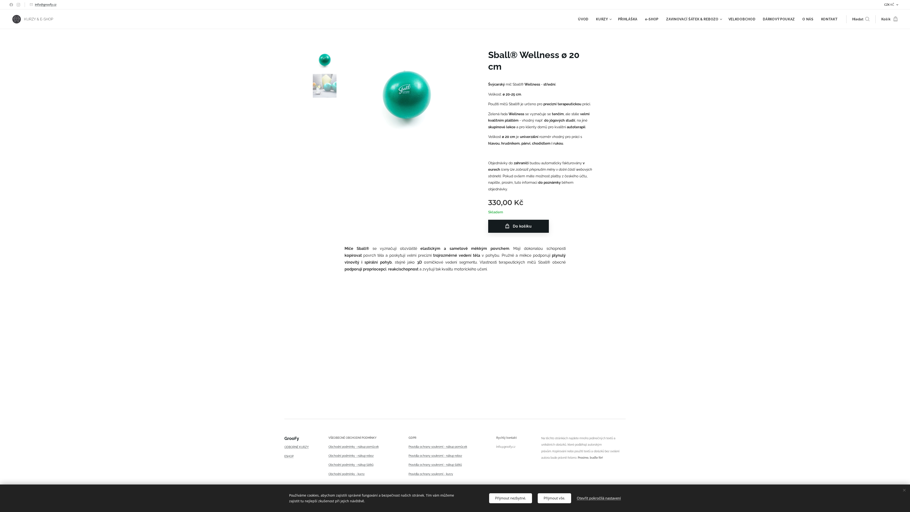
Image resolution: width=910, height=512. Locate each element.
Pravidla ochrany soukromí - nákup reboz (435, 455)
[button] (860, 19)
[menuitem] (584, 19)
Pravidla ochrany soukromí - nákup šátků (435, 464)
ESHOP (289, 456)
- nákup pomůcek (367, 446)
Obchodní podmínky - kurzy (346, 474)
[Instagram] (18, 5)
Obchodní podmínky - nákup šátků (350, 464)
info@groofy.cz (45, 4)
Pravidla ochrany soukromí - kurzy (431, 474)
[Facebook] (11, 5)
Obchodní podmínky (341, 446)
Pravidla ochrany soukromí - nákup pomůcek (438, 446)
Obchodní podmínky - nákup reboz (351, 455)
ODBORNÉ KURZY (296, 447)
